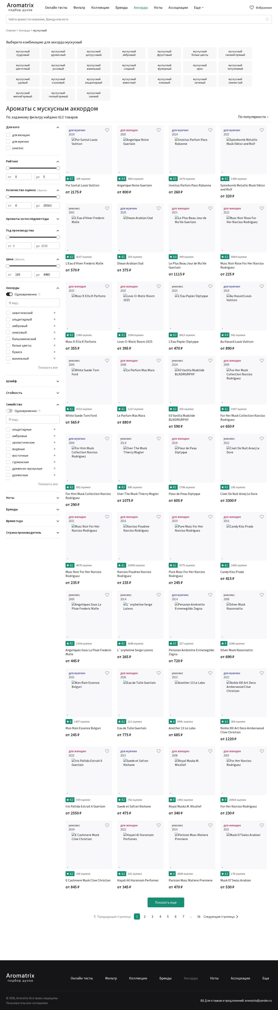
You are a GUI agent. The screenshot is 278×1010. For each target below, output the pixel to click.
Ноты (158, 7)
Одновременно (26, 294)
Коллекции (100, 7)
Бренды (121, 7)
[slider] (8, 168)
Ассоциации (178, 7)
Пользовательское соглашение (27, 1003)
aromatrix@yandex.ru (258, 1000)
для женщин (21, 135)
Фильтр (79, 7)
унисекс (17, 148)
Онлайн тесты (56, 7)
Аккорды (141, 7)
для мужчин (20, 141)
